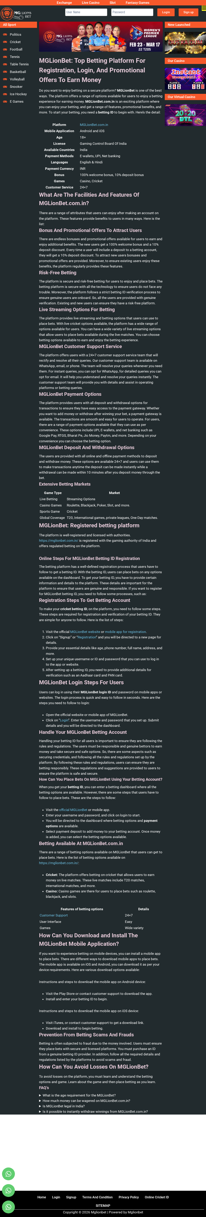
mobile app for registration (125, 632)
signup (71, 1197)
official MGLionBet (73, 810)
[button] (204, 8)
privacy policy (129, 1197)
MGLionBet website (85, 632)
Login (64, 720)
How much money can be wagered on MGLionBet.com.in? (86, 1101)
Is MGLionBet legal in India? (64, 1106)
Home (41, 1197)
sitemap (103, 1206)
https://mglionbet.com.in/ (58, 541)
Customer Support (54, 915)
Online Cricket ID (157, 1197)
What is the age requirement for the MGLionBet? (79, 1095)
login (56, 1197)
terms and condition (97, 1197)
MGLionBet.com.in (94, 125)
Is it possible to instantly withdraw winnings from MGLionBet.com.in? (95, 1112)
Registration (87, 637)
